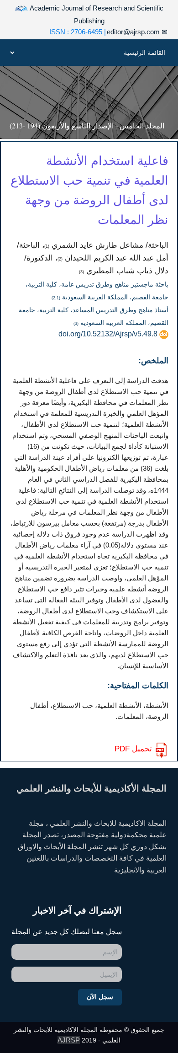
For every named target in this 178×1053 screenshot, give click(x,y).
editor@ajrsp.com (137, 32)
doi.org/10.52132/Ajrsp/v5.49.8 (107, 334)
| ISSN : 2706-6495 (77, 32)
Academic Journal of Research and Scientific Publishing (95, 14)
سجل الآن (100, 996)
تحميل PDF (133, 749)
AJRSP (69, 1040)
